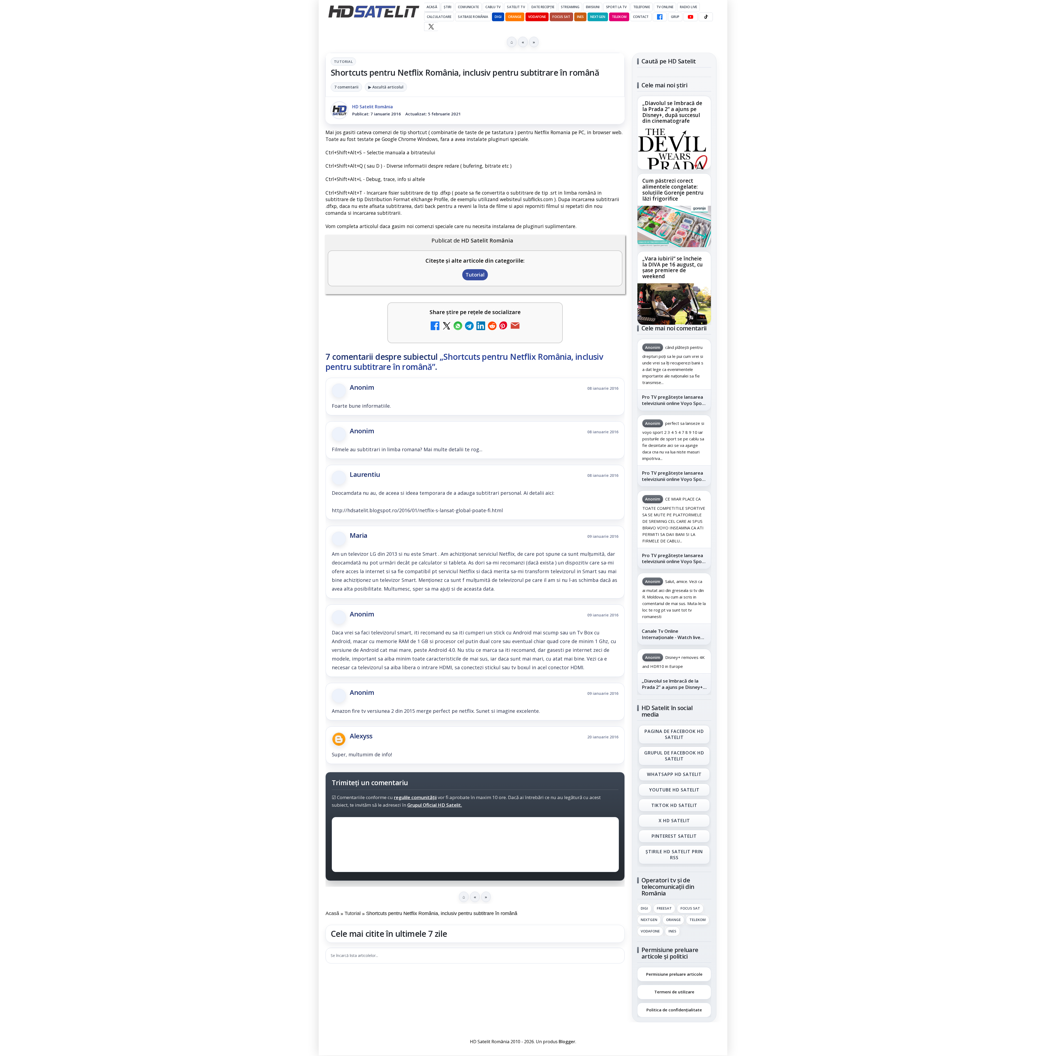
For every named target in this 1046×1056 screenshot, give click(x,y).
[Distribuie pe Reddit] (492, 326)
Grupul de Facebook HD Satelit (674, 756)
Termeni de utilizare (674, 991)
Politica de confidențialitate (674, 1009)
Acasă (432, 7)
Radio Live (688, 7)
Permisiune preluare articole (674, 974)
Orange (515, 16)
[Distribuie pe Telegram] (469, 326)
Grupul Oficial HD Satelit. (434, 805)
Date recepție (543, 7)
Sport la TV (616, 7)
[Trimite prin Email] (515, 326)
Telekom (619, 16)
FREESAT (664, 908)
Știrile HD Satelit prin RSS (674, 855)
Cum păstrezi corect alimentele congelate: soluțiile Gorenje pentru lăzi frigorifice (673, 190)
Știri (448, 7)
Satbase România (473, 16)
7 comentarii (346, 87)
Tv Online (664, 7)
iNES (580, 16)
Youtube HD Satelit (674, 790)
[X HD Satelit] (431, 26)
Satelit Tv (516, 7)
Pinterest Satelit (674, 836)
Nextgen (597, 16)
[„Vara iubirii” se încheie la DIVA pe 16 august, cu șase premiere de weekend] (674, 304)
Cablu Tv (492, 7)
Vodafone (537, 16)
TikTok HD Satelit (674, 805)
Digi (644, 908)
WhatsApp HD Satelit (674, 774)
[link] (674, 133)
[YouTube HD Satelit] (690, 17)
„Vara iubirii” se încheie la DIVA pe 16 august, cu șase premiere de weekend (672, 268)
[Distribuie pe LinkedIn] (480, 326)
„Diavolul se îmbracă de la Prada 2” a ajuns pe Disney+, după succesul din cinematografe (672, 112)
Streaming (570, 7)
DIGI (498, 16)
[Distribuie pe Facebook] (435, 326)
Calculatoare (439, 16)
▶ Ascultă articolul (385, 87)
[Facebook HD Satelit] (660, 17)
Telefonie (641, 7)
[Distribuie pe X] (446, 326)
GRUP (675, 16)
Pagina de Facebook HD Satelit (674, 734)
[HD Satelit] (374, 11)
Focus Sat (561, 16)
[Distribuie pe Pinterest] (503, 326)
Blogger (567, 1042)
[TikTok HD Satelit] (706, 17)
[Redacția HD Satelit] (339, 110)
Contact (641, 16)
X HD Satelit (674, 821)
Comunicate (468, 7)
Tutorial (343, 61)
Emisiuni (593, 7)
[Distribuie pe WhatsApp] (458, 326)
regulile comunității (415, 797)
